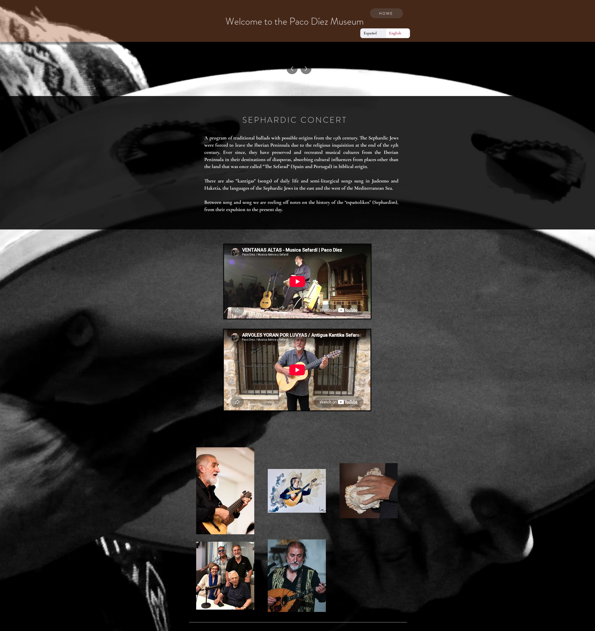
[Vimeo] (405, 628)
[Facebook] (392, 628)
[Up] (292, 68)
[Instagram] (399, 628)
